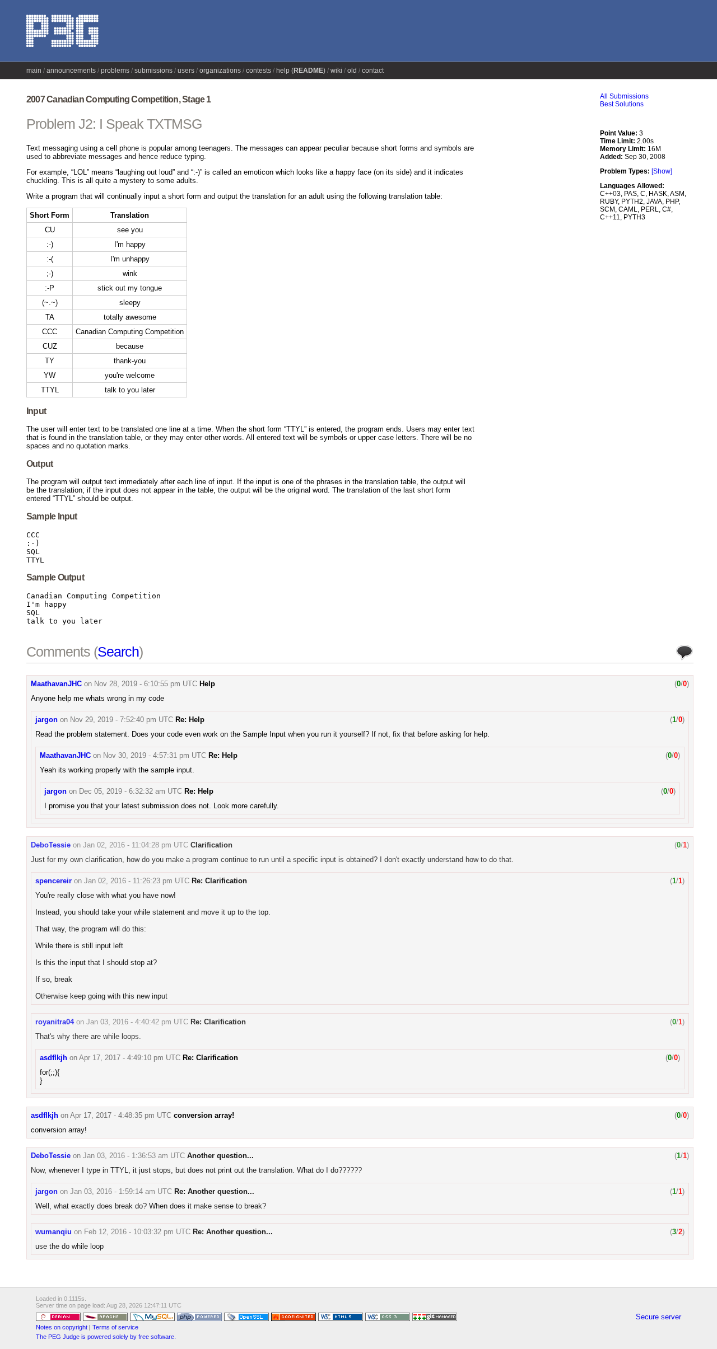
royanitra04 (54, 1022)
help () (300, 70)
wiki (336, 70)
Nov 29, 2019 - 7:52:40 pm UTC (121, 719)
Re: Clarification (219, 881)
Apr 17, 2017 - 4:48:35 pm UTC (120, 1115)
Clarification (211, 845)
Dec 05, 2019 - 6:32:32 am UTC (130, 791)
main (33, 70)
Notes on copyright (61, 1327)
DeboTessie (51, 845)
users (186, 70)
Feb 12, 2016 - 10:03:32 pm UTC (137, 1232)
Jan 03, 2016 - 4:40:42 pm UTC (137, 1022)
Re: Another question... (214, 1191)
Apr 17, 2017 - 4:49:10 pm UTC (129, 1057)
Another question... (220, 1155)
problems (115, 70)
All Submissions (624, 96)
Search (118, 651)
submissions (153, 70)
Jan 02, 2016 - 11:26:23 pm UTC (136, 881)
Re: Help (189, 719)
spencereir (53, 881)
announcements (71, 70)
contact (373, 70)
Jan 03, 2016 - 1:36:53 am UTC (134, 1155)
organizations (220, 70)
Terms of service (115, 1327)
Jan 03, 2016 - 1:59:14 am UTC (121, 1191)
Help (207, 684)
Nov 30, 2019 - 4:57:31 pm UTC (154, 755)
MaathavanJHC (56, 684)
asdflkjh (53, 1057)
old (352, 70)
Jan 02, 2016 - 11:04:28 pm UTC (135, 845)
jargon (46, 719)
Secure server (658, 1317)
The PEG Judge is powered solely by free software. (106, 1336)
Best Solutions (622, 104)
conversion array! (204, 1115)
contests (258, 70)
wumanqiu (53, 1232)
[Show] (661, 171)
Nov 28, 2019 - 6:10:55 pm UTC (145, 684)
